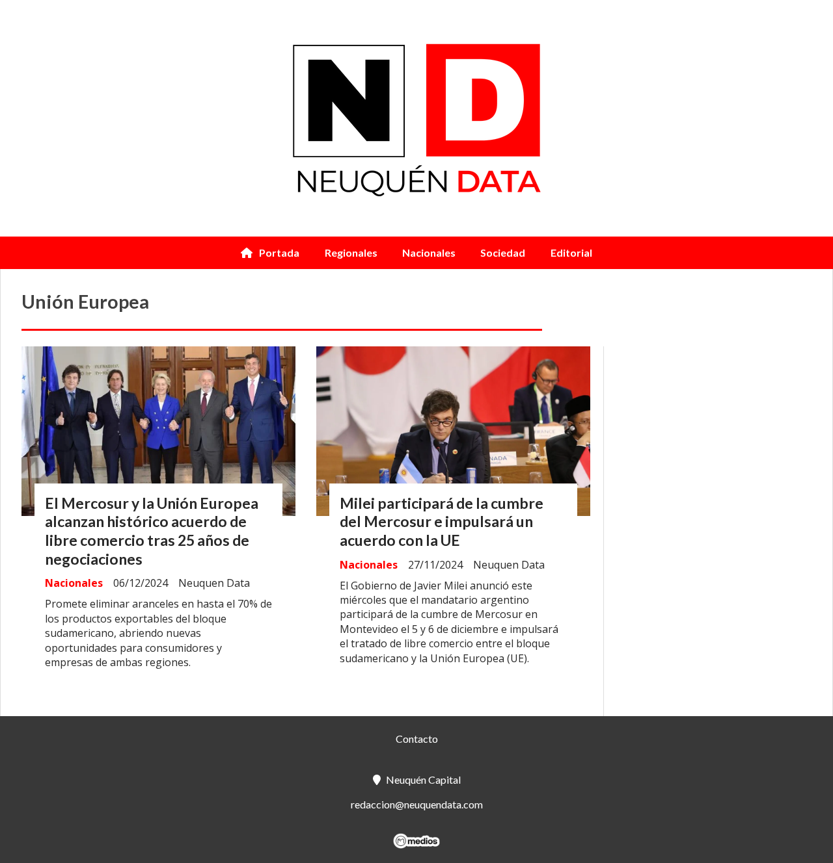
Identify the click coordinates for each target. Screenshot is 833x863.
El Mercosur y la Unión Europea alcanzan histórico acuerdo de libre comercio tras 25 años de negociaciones (151, 531)
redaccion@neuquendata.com (417, 804)
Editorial (571, 252)
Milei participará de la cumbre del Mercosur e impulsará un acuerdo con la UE (441, 522)
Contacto (417, 738)
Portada (279, 252)
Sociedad (502, 252)
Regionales (351, 252)
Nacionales (429, 252)
